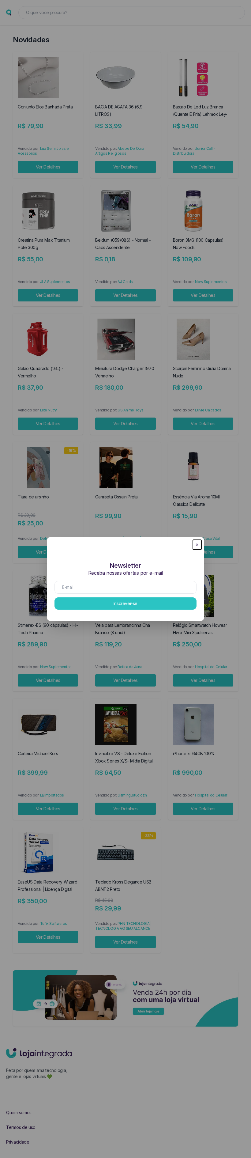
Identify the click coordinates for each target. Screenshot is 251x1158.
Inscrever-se (125, 603)
